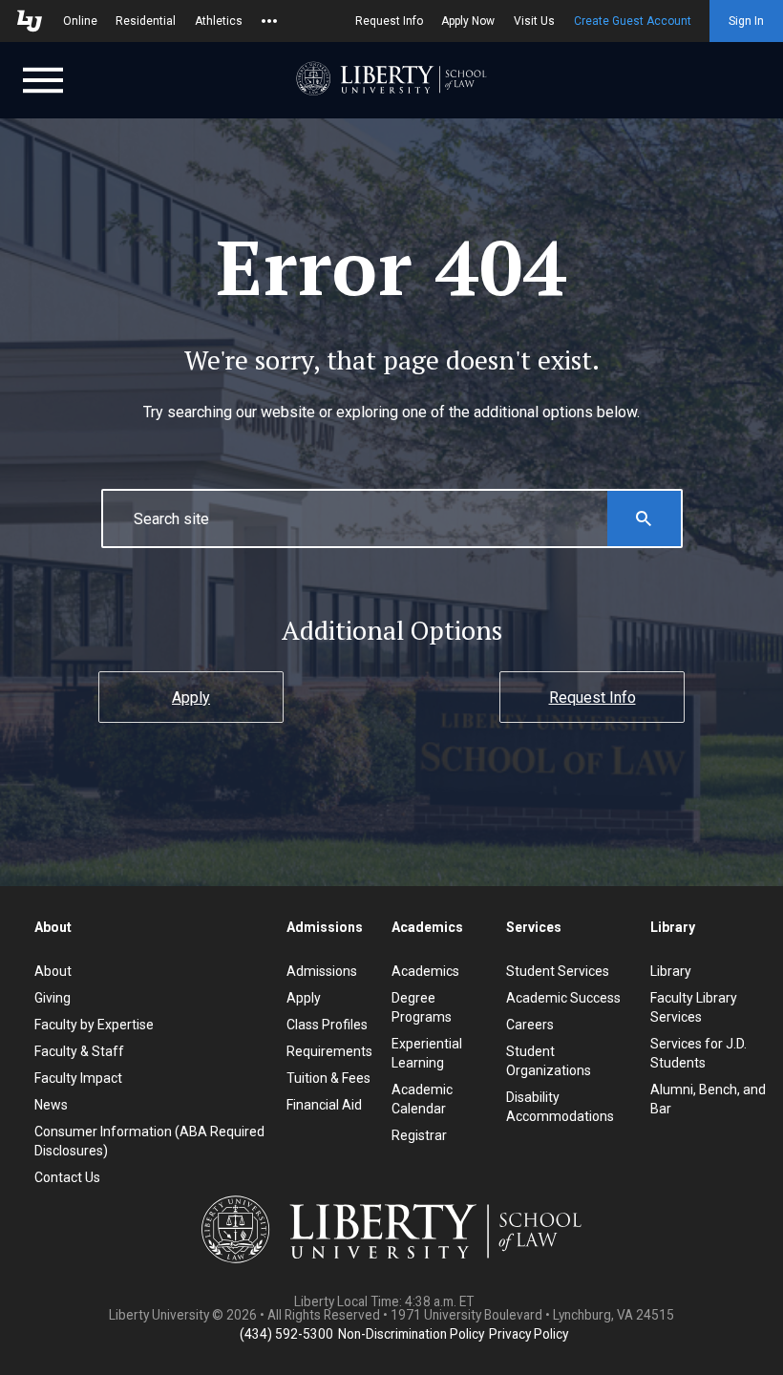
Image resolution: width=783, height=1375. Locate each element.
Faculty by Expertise (94, 1024)
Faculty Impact (78, 1078)
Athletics (219, 21)
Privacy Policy (528, 1334)
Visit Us (534, 21)
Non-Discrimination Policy (411, 1334)
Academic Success (563, 997)
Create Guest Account (632, 21)
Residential (146, 21)
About (53, 971)
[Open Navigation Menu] (43, 78)
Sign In (746, 21)
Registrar (419, 1135)
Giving (52, 997)
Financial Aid (324, 1104)
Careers (530, 1024)
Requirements (329, 1051)
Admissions (321, 971)
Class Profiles (327, 1024)
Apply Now (468, 21)
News (51, 1104)
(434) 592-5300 (286, 1334)
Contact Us (67, 1177)
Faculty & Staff (79, 1051)
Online (80, 21)
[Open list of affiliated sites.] (269, 21)
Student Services (557, 971)
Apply (191, 697)
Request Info (389, 21)
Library (670, 971)
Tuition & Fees (328, 1078)
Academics (425, 971)
